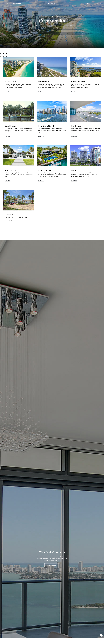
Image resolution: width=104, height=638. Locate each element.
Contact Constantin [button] (52, 565)
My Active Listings (15, 3)
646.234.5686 (97, 3)
